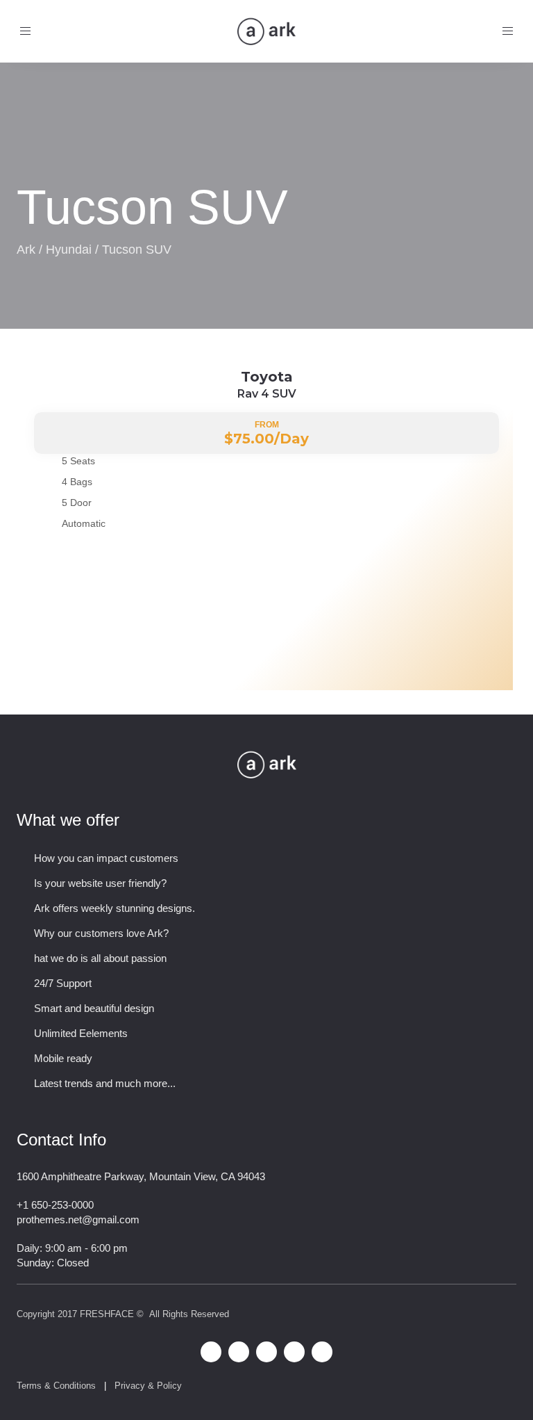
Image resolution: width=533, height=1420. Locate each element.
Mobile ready (63, 1058)
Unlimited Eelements (81, 1033)
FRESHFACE (107, 1314)
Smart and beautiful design (94, 1008)
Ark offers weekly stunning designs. (114, 908)
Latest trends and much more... (105, 1083)
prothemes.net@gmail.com (78, 1219)
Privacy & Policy (148, 1385)
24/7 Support (63, 983)
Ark (26, 249)
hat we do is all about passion (100, 958)
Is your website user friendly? (100, 883)
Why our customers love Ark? (101, 933)
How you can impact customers (106, 858)
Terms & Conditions (56, 1385)
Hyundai (69, 249)
